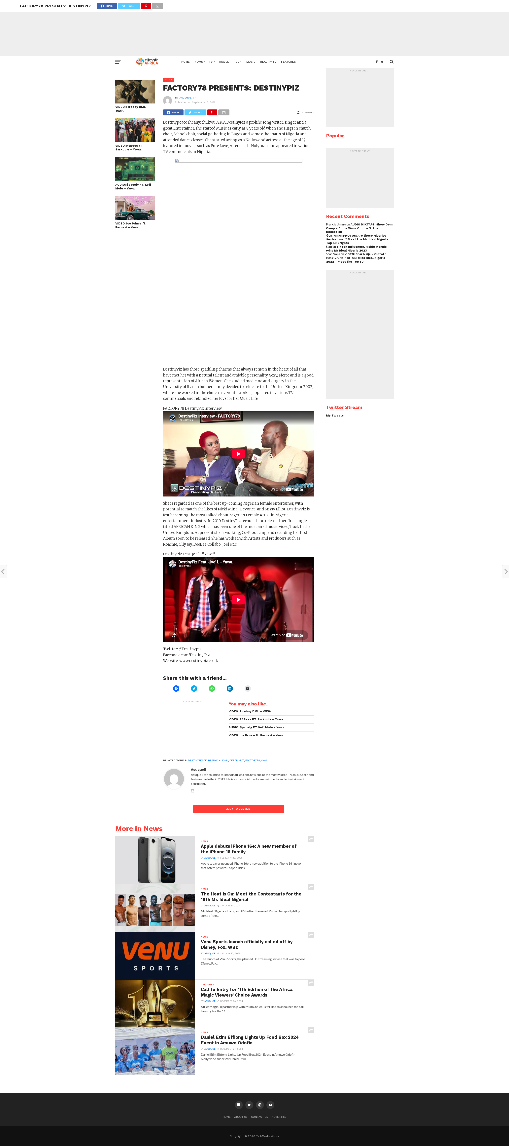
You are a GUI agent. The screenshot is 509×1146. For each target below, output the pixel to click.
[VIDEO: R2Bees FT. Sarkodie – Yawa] (135, 141)
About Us (241, 1116)
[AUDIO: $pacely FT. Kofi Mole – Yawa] (135, 180)
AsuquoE (185, 97)
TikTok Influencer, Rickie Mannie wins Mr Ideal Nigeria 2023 (356, 248)
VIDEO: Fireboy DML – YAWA (132, 108)
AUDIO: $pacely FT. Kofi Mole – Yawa (133, 186)
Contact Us (259, 1116)
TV (211, 61)
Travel (223, 61)
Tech (238, 61)
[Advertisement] (254, 28)
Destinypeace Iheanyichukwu (208, 760)
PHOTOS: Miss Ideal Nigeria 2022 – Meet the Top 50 (355, 259)
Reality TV (268, 61)
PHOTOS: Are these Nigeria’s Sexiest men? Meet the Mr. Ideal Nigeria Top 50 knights (357, 239)
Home (185, 61)
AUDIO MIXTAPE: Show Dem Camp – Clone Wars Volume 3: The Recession (359, 228)
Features (288, 61)
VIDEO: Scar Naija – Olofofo (366, 254)
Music (250, 61)
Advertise (279, 1116)
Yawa (264, 760)
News (198, 61)
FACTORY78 (252, 760)
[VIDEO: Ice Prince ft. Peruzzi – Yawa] (135, 219)
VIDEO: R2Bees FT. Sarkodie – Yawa (129, 147)
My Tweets (335, 415)
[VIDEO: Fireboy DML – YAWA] (135, 102)
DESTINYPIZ (236, 760)
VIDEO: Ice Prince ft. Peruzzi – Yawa (130, 225)
